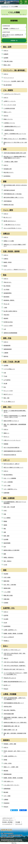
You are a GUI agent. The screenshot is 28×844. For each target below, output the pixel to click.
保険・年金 (7, 338)
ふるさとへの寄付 (8, 325)
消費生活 (6, 233)
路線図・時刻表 (7, 262)
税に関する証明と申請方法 (10, 311)
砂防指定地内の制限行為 (10, 454)
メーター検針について (9, 401)
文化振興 (6, 619)
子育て (5, 510)
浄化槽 (5, 383)
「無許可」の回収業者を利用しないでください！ (15, 134)
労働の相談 (6, 599)
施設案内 (6, 740)
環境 (4, 149)
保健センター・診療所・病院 (11, 767)
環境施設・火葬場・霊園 (10, 744)
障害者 (5, 521)
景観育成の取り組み (9, 204)
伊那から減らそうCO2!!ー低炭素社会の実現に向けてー (12, 35)
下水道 (5, 376)
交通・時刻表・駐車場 (11, 251)
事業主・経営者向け (9, 557)
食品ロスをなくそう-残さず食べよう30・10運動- (15, 143)
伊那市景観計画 (7, 201)
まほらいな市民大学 (9, 637)
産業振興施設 (7, 788)
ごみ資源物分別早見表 (9, 108)
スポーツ (6, 460)
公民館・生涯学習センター (10, 630)
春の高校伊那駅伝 (8, 474)
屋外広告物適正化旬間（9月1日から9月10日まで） (15, 185)
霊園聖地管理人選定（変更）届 (11, 726)
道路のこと (6, 433)
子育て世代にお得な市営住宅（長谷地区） (14, 662)
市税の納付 (6, 314)
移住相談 (6, 573)
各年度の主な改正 (8, 322)
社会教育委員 (7, 626)
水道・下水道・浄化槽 (11, 361)
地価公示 (6, 658)
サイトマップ (18, 824)
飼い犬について (7, 217)
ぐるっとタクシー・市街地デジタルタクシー (15, 269)
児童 (5, 514)
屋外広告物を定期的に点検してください (14, 197)
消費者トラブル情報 (9, 241)
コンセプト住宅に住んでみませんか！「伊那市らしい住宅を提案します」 (15, 673)
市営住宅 (6, 689)
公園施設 (6, 799)
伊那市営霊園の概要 (9, 713)
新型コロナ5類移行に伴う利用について (13, 467)
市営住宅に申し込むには (10, 678)
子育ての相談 (7, 577)
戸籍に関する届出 (8, 61)
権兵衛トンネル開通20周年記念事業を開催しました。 (15, 411)
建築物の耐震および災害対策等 (11, 550)
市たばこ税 (6, 304)
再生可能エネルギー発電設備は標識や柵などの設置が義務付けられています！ (15, 157)
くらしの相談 (7, 592)
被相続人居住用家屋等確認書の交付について (15, 681)
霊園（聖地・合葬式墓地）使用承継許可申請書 (15, 733)
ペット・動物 (8, 210)
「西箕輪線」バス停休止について (10, 28)
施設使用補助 (7, 543)
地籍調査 (6, 444)
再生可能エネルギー (9, 172)
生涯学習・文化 (9, 608)
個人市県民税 (7, 286)
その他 (5, 564)
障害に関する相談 (8, 595)
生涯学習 (6, 615)
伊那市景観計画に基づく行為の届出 (13, 194)
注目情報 (6, 365)
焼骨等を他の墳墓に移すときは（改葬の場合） (15, 722)
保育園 (5, 759)
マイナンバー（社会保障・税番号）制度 (14, 81)
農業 (5, 554)
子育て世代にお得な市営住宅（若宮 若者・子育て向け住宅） (15, 654)
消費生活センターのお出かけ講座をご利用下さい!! (15, 245)
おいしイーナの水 (8, 390)
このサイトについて (7, 818)
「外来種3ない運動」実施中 (11, 161)
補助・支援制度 (9, 498)
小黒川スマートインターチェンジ (12, 440)
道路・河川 (7, 407)
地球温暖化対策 (7, 169)
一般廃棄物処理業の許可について (12, 126)
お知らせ (6, 50)
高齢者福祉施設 (7, 774)
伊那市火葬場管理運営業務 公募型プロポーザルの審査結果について (15, 698)
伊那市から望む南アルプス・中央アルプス (11, 840)
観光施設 (6, 792)
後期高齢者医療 (7, 349)
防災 (5, 387)
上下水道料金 (7, 380)
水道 (5, 372)
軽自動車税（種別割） (9, 300)
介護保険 (6, 352)
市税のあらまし (7, 282)
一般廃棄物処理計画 (9, 130)
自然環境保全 (7, 176)
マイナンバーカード (9, 77)
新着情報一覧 (14, 40)
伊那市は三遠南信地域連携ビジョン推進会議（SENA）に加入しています (15, 416)
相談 (4, 570)
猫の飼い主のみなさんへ (10, 221)
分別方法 (6, 115)
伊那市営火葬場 (7, 706)
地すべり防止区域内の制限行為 (11, 447)
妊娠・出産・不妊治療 (9, 507)
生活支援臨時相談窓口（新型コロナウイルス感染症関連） (15, 502)
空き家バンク (7, 685)
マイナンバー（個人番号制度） (14, 70)
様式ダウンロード (8, 394)
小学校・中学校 (7, 763)
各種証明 (6, 54)
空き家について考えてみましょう (12, 650)
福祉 (5, 528)
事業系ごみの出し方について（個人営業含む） (15, 138)
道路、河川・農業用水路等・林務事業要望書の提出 (15, 425)
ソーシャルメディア (7, 824)
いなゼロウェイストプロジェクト (12, 94)
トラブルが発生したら (9, 369)
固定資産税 (6, 296)
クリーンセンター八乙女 (10, 105)
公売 (5, 329)
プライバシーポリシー (8, 820)
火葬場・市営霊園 (9, 694)
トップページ (4, 6)
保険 (5, 532)
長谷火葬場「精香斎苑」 (10, 710)
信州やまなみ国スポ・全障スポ (11, 464)
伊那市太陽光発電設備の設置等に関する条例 (15, 153)
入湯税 (5, 307)
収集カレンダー (7, 112)
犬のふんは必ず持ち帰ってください (13, 228)
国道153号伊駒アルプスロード (11, 421)
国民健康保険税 (7, 293)
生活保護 (6, 539)
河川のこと (6, 436)
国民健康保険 (7, 345)
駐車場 (5, 266)
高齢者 (5, 525)
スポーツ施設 (7, 485)
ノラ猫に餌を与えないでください (12, 224)
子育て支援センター (9, 781)
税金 (4, 275)
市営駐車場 (6, 803)
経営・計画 (6, 398)
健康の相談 (6, 581)
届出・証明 (7, 46)
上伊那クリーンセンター (10, 101)
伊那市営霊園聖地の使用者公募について (14, 703)
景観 (4, 181)
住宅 (5, 546)
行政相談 (6, 602)
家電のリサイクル (8, 119)
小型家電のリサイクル (9, 123)
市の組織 (17, 822)
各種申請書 (6, 492)
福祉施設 (6, 770)
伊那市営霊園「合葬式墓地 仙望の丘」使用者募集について (15, 718)
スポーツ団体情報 (8, 482)
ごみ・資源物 (8, 90)
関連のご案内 (7, 65)
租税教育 (6, 318)
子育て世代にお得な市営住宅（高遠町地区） (15, 665)
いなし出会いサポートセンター (11, 785)
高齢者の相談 (7, 588)
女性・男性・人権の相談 (10, 584)
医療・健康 (6, 536)
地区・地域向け (7, 561)
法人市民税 (6, 289)
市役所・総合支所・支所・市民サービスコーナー (15, 751)
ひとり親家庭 (7, 517)
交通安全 (6, 258)
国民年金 (6, 356)
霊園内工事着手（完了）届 (10, 729)
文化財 (5, 622)
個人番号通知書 (7, 85)
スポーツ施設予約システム (10, 489)
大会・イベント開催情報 (10, 478)
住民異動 (6, 57)
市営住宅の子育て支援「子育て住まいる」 (14, 669)
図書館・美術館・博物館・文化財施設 (13, 633)
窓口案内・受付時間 (7, 822)
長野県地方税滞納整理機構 (10, 333)
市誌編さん (6, 640)
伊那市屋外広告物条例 (9, 190)
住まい (5, 646)
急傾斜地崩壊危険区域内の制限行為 (13, 451)
